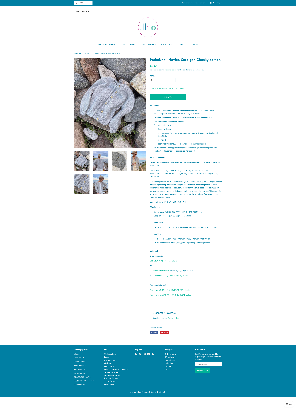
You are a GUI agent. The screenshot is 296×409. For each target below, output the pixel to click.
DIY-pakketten (129, 44)
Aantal (152, 76)
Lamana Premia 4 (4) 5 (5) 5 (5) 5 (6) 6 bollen (170, 275)
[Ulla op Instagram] (144, 355)
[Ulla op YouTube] (148, 355)
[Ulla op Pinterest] (140, 355)
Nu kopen (168, 97)
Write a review (173, 318)
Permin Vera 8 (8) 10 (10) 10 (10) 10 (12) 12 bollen (170, 290)
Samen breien (147, 44)
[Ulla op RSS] (152, 355)
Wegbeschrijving (110, 354)
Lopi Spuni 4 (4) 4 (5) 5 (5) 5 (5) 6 (163, 261)
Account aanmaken (199, 3)
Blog (195, 44)
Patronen (87, 53)
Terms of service (110, 381)
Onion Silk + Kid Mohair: (159, 270)
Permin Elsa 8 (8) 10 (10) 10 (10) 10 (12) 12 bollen (170, 295)
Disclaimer (108, 363)
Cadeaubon (167, 44)
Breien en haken (107, 44)
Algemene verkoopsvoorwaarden (116, 369)
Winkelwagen (217, 3)
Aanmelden (186, 3)
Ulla (149, 392)
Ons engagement (110, 360)
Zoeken (106, 357)
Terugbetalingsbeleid (111, 372)
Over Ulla (183, 44)
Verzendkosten (170, 70)
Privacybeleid (109, 366)
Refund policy (109, 384)
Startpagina (77, 53)
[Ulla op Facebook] (136, 355)
